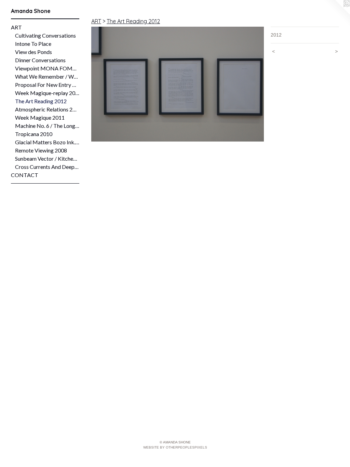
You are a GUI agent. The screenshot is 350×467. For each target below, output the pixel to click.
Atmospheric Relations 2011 (47, 109)
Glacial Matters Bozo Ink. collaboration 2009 (47, 142)
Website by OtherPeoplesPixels (175, 447)
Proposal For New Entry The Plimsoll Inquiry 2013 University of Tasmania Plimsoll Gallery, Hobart (47, 84)
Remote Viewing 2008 (41, 150)
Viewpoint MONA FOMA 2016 (47, 68)
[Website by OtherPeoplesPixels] (336, 13)
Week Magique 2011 (40, 117)
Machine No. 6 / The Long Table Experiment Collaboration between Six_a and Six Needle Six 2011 (47, 125)
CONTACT (24, 175)
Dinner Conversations (40, 60)
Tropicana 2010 (33, 134)
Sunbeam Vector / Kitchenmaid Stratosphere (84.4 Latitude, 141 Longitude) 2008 (47, 158)
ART (16, 27)
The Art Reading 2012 (41, 101)
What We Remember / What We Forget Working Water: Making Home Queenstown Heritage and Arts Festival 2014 (47, 76)
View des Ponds (33, 52)
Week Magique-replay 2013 (47, 93)
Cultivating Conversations (45, 35)
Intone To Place (33, 43)
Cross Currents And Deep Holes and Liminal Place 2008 (47, 166)
